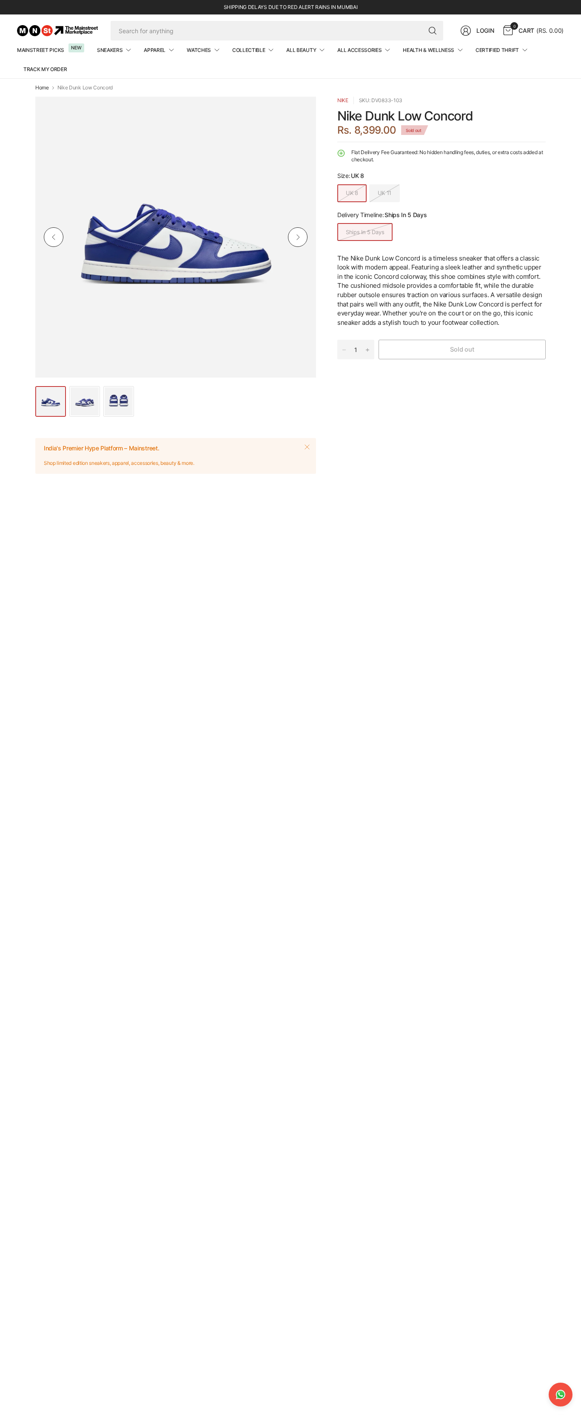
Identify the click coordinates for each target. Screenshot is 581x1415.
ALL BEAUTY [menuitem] (301, 50)
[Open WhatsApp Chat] (560, 1394)
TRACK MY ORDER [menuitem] (45, 69)
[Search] (432, 30)
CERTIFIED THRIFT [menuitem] (497, 50)
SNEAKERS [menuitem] (109, 50)
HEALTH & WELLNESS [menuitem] (428, 50)
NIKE (342, 100)
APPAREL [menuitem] (154, 50)
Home (42, 87)
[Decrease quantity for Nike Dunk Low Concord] (344, 350)
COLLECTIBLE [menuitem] (248, 50)
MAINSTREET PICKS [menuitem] (40, 50)
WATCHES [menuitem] (199, 50)
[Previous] (53, 237)
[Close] (307, 447)
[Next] (298, 237)
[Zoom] (300, 112)
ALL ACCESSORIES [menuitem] (359, 50)
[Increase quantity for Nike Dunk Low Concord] (367, 350)
